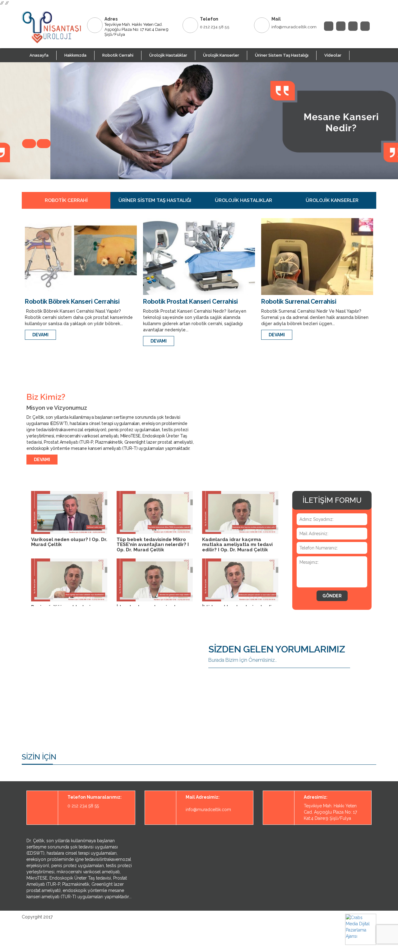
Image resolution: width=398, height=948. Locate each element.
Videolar (332, 55)
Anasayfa (39, 55)
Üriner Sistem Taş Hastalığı (281, 55)
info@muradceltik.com (294, 27)
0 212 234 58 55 (214, 27)
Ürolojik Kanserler (221, 55)
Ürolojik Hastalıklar (168, 55)
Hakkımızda (75, 55)
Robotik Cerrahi (117, 55)
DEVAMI (40, 334)
